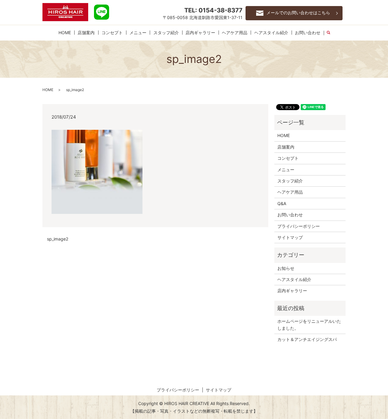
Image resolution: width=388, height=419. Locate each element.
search (331, 32)
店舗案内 (86, 32)
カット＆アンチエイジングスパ (307, 339)
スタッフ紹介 (166, 32)
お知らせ (285, 268)
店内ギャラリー (200, 32)
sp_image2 (57, 238)
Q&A (281, 203)
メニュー (137, 32)
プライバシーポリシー (298, 226)
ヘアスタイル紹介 (271, 32)
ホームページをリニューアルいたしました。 (309, 324)
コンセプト (112, 32)
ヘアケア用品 (234, 32)
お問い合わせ (307, 32)
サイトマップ (290, 237)
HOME (65, 32)
